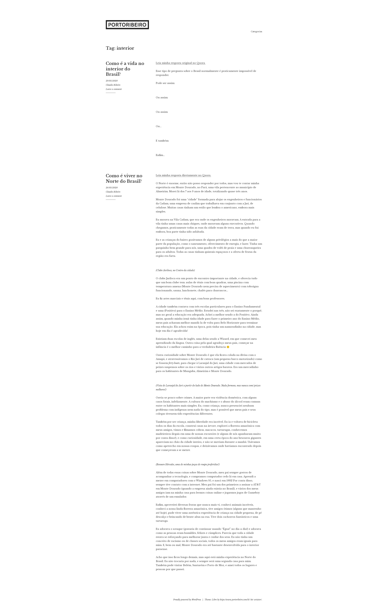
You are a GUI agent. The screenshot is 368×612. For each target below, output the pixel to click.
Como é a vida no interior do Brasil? (125, 69)
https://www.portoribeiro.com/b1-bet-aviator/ (241, 599)
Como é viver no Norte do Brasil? (124, 178)
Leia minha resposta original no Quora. (180, 62)
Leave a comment (114, 89)
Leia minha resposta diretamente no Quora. (183, 175)
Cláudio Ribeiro (113, 85)
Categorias (256, 31)
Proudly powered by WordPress (187, 599)
